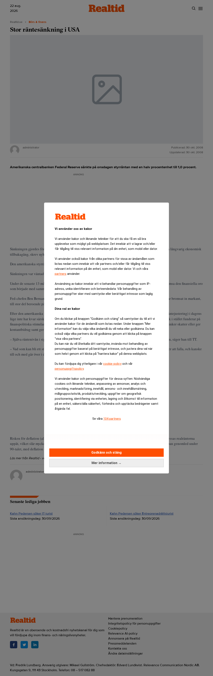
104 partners (112, 419)
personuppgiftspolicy (69, 369)
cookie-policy (112, 364)
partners (60, 274)
